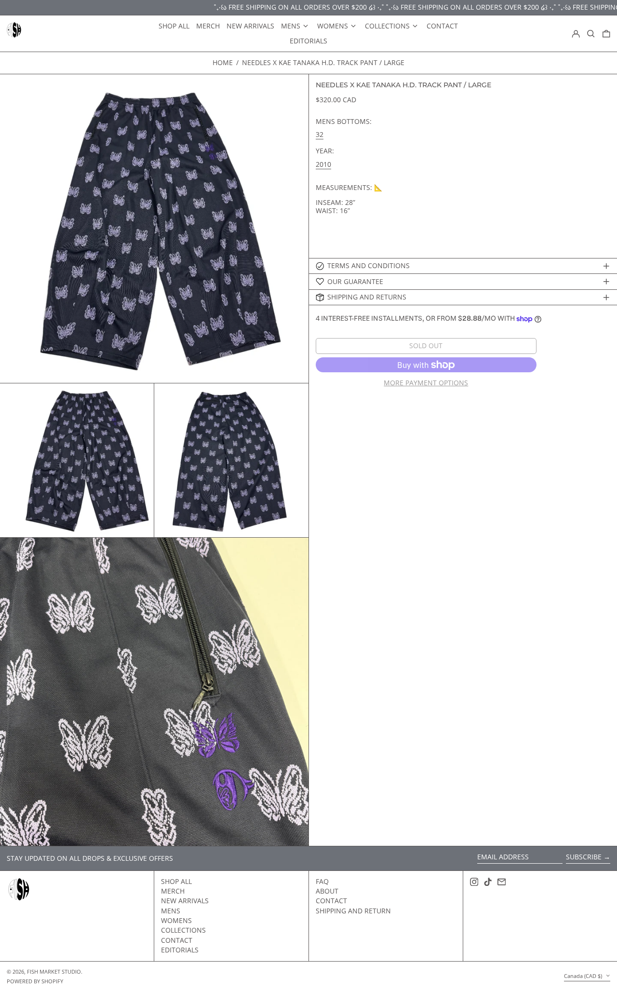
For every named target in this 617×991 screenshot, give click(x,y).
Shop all (176, 881)
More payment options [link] (426, 383)
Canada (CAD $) (584, 975)
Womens (176, 920)
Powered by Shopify (35, 981)
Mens (170, 910)
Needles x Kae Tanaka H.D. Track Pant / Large (323, 62)
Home (223, 62)
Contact (176, 940)
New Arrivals (185, 900)
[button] (591, 34)
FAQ (322, 881)
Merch (173, 891)
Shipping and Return (353, 910)
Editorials (180, 949)
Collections (183, 930)
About (327, 891)
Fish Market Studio (54, 971)
